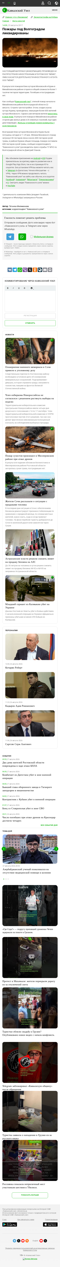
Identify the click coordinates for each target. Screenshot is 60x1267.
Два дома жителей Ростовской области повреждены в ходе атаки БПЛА (23, 764)
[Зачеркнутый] (24, 288)
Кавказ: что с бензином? (16, 17)
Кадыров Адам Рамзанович (20, 705)
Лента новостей (18, 21)
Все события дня (49, 825)
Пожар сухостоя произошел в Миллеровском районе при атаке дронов (29, 457)
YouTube (11, 186)
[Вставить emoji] (31, 288)
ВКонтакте (32, 179)
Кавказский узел (23, 101)
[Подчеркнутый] (19, 288)
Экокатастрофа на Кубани (45, 17)
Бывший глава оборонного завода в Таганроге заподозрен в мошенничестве (27, 788)
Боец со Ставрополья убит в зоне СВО (23, 808)
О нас (4, 1220)
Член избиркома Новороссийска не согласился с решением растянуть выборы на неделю (29, 398)
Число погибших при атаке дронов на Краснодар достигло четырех (28, 819)
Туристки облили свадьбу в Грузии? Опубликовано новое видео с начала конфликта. (28, 1033)
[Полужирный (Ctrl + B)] (7, 288)
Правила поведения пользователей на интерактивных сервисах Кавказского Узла (30, 1249)
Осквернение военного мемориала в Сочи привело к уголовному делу (28, 368)
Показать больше (30, 1195)
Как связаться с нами (25, 1220)
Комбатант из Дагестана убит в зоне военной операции (26, 776)
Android (36, 158)
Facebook (10, 179)
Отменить (30, 323)
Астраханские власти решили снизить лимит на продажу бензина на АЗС (29, 560)
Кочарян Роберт (13, 667)
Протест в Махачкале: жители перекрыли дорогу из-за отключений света (28, 982)
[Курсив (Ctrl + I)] (13, 288)
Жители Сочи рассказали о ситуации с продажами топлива (26, 503)
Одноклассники (46, 179)
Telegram (11, 170)
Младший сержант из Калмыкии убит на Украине (27, 605)
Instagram (20, 179)
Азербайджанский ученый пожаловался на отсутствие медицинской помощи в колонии (27, 871)
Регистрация (30, 316)
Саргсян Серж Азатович (18, 744)
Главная (5, 21)
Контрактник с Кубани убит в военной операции (28, 799)
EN (9, 3)
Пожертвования (51, 1220)
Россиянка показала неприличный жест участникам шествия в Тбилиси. (23, 1185)
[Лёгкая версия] (15, 3)
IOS (43, 158)
